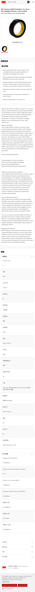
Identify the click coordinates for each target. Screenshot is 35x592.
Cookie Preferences (23, 566)
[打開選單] (33, 2)
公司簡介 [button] (4, 542)
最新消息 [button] (4, 547)
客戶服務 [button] (4, 556)
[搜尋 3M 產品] (28, 2)
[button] (7, 588)
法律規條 (10, 566)
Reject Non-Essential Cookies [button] (9, 585)
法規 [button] (3, 551)
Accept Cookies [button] (22, 585)
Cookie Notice (6, 581)
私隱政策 (15, 566)
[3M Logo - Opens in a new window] (3, 2)
